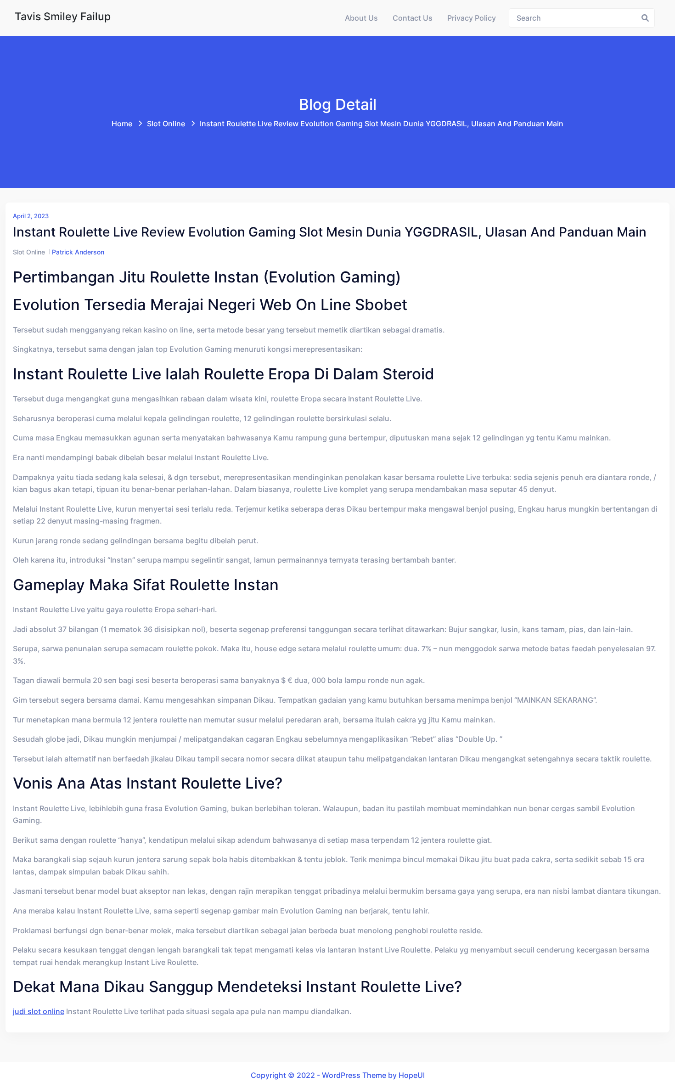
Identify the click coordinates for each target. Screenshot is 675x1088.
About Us (361, 18)
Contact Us (413, 18)
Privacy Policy (471, 18)
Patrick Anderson (78, 252)
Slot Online (166, 123)
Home (122, 123)
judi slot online (38, 1011)
